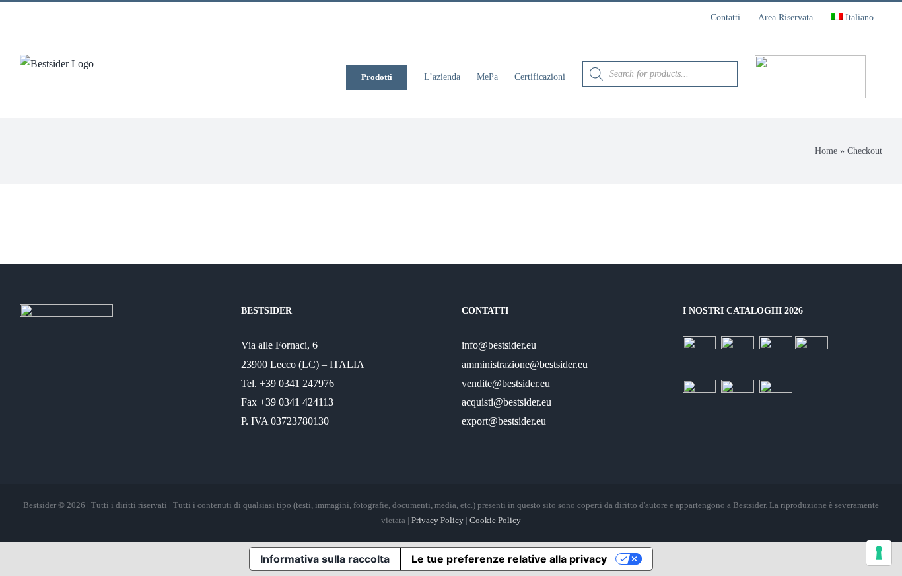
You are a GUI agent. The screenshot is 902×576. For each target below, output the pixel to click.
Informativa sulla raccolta (325, 558)
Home (826, 151)
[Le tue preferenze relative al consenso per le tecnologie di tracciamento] (878, 552)
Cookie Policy (495, 520)
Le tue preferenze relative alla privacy (509, 558)
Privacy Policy (437, 520)
